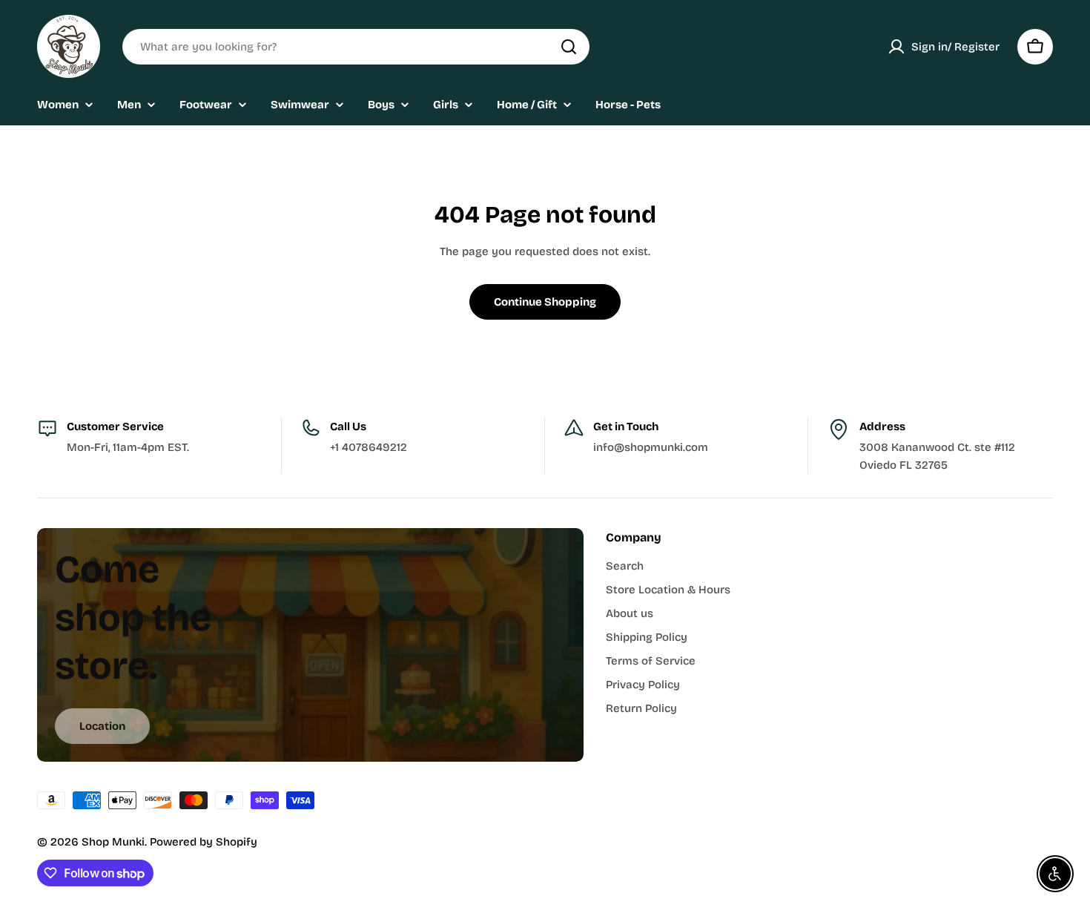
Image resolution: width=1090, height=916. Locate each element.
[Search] (569, 47)
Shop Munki (113, 842)
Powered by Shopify (203, 842)
